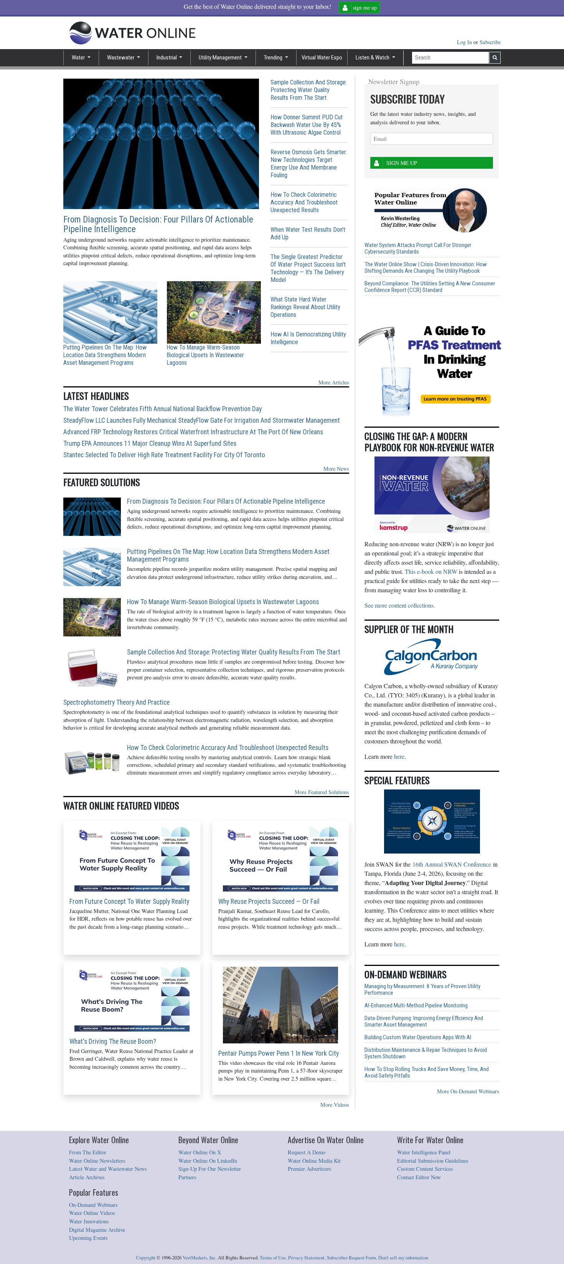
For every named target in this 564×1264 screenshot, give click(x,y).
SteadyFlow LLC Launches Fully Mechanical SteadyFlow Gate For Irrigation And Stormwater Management (201, 420)
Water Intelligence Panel (423, 1152)
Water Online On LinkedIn (207, 1160)
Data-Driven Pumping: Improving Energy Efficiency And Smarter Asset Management (423, 1021)
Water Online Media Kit (314, 1160)
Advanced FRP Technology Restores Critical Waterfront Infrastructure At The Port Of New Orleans (193, 432)
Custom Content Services (425, 1168)
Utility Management (221, 57)
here (399, 756)
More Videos (334, 1104)
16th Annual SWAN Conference (451, 864)
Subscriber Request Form (351, 1257)
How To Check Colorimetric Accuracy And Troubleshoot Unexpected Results (304, 202)
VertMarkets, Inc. (200, 1257)
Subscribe (490, 42)
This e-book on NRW (431, 571)
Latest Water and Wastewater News (108, 1168)
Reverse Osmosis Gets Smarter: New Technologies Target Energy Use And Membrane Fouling (308, 163)
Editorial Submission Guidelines (432, 1160)
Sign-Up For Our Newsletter (209, 1168)
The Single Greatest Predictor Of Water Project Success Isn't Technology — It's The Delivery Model (308, 268)
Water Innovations (89, 1221)
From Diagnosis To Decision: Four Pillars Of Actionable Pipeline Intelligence (158, 224)
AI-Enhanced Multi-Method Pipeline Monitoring (416, 1005)
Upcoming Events (88, 1237)
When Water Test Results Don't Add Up (307, 233)
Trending (274, 57)
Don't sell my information (403, 1257)
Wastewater (121, 57)
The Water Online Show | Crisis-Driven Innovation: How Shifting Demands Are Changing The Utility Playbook (425, 267)
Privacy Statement (306, 1257)
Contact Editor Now (419, 1177)
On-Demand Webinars (93, 1204)
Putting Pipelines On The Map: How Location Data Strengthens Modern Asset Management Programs (105, 355)
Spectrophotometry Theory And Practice (116, 702)
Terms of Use (273, 1257)
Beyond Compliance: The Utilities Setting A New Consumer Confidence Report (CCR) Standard (429, 286)
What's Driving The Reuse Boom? (112, 1041)
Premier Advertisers (309, 1168)
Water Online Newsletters (97, 1160)
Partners (187, 1177)
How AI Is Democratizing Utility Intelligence (308, 338)
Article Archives (87, 1177)
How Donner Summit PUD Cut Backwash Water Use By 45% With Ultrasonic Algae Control (306, 125)
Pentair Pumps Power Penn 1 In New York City (278, 1053)
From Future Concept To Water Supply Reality (129, 901)
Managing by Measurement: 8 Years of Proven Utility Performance (422, 989)
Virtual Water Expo (322, 57)
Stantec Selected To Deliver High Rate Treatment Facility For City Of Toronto (164, 455)
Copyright (145, 1257)
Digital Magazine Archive (97, 1229)
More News (336, 468)
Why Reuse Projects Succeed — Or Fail (269, 901)
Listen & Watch (373, 57)
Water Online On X (199, 1152)
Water (79, 57)
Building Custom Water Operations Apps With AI (417, 1037)
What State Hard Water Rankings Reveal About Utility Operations (305, 307)
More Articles (333, 382)
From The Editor (87, 1152)
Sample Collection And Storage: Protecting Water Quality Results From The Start (308, 90)
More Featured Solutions (322, 792)
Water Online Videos (92, 1212)
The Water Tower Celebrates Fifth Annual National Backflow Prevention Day (162, 409)
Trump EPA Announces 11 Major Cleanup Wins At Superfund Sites (149, 443)
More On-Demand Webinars (468, 1091)
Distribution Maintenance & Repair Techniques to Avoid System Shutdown (425, 1053)
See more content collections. (399, 605)
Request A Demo (306, 1152)
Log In (465, 42)
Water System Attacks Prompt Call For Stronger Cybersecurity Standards (417, 248)
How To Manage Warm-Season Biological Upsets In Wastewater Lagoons (205, 355)
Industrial (167, 57)
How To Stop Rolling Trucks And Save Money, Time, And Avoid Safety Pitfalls (426, 1072)
